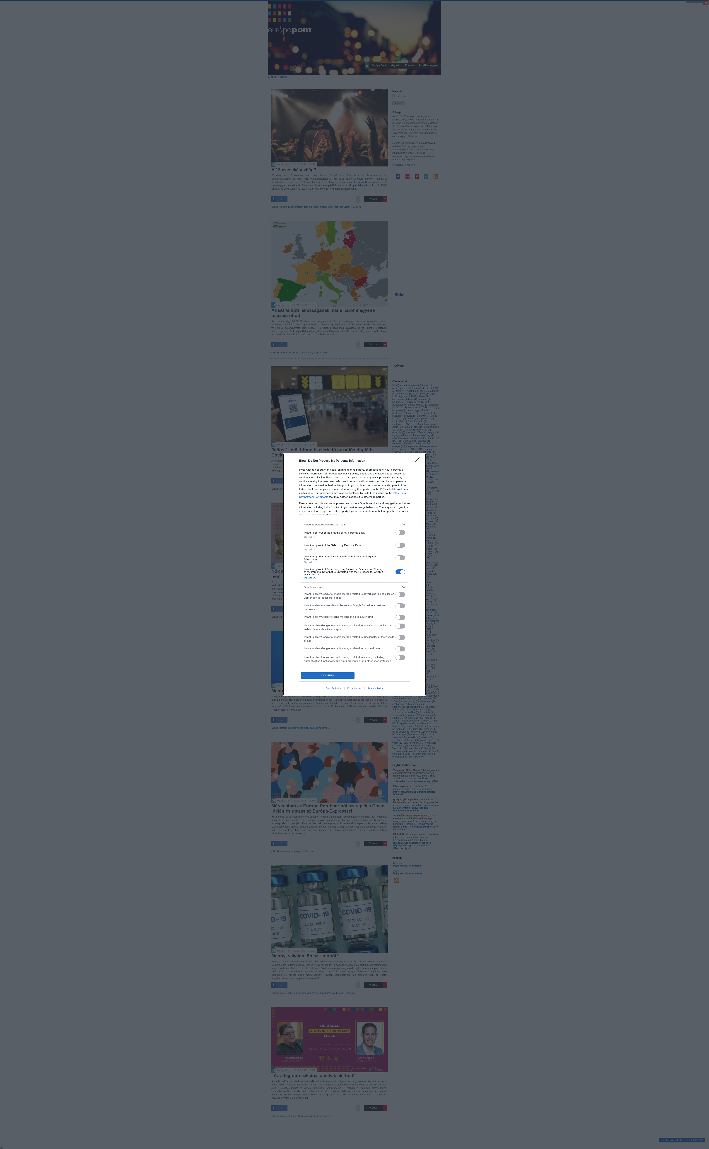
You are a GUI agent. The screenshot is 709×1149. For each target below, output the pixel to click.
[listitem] (354, 524)
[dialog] (354, 574)
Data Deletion (334, 688)
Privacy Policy (375, 688)
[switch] (400, 532)
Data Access (354, 688)
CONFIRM (328, 675)
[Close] (418, 460)
